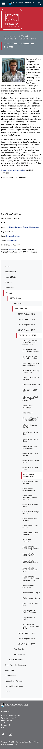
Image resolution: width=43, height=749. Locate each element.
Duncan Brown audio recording (13, 170)
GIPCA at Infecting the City (29, 426)
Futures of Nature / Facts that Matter (30, 419)
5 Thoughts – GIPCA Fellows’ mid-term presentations (30, 342)
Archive (9, 293)
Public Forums (10, 676)
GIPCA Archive (16, 298)
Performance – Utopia (31, 598)
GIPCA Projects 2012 (27, 335)
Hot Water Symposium (26, 541)
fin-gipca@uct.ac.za (13, 236)
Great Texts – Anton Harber (30, 440)
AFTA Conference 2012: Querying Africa (30, 350)
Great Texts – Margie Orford (30, 512)
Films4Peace (27, 413)
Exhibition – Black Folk (31, 385)
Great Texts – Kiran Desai (30, 505)
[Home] (14, 705)
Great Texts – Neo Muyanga (29, 519)
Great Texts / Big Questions (29, 227)
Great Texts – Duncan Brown (28, 475)
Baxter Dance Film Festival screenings (29, 357)
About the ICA (10, 272)
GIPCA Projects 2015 (26, 319)
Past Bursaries (19, 654)
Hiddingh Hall (12, 240)
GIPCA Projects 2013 (26, 330)
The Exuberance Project (28, 618)
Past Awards (19, 649)
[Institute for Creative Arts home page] (11, 19)
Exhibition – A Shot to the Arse (30, 378)
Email (3, 727)
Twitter (10, 734)
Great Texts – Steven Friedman (30, 534)
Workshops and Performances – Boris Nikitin (30, 626)
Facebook (3, 734)
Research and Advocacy (14, 681)
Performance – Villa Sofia (30, 604)
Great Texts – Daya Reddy (30, 468)
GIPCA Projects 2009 (26, 644)
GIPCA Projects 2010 (26, 639)
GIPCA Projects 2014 (26, 325)
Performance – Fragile (31, 593)
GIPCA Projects (21, 309)
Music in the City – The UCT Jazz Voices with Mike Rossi (30, 578)
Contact (8, 691)
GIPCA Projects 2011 (26, 633)
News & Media (10, 277)
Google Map (13, 249)
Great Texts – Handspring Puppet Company (29, 497)
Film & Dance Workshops (27, 407)
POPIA (10, 744)
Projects (8, 282)
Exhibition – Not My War (30, 391)
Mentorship (9, 670)
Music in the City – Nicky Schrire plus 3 (30, 562)
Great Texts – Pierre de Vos (30, 527)
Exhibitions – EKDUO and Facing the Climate (30, 399)
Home (7, 266)
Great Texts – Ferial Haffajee (30, 482)
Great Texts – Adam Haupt (30, 433)
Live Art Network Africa (14, 686)
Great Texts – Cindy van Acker (30, 454)
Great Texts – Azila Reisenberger (29, 447)
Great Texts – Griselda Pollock (28, 490)
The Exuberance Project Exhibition (29, 611)
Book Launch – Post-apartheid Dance (30, 364)
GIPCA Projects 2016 (26, 314)
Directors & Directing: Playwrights (30, 371)
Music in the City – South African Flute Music (30, 570)
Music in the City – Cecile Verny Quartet (30, 548)
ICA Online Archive (16, 660)
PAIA (15, 744)
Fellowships (9, 288)
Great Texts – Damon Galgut (30, 461)
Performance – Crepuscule (28, 587)
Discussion (13, 227)
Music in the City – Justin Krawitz (29, 555)
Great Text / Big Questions (15, 665)
